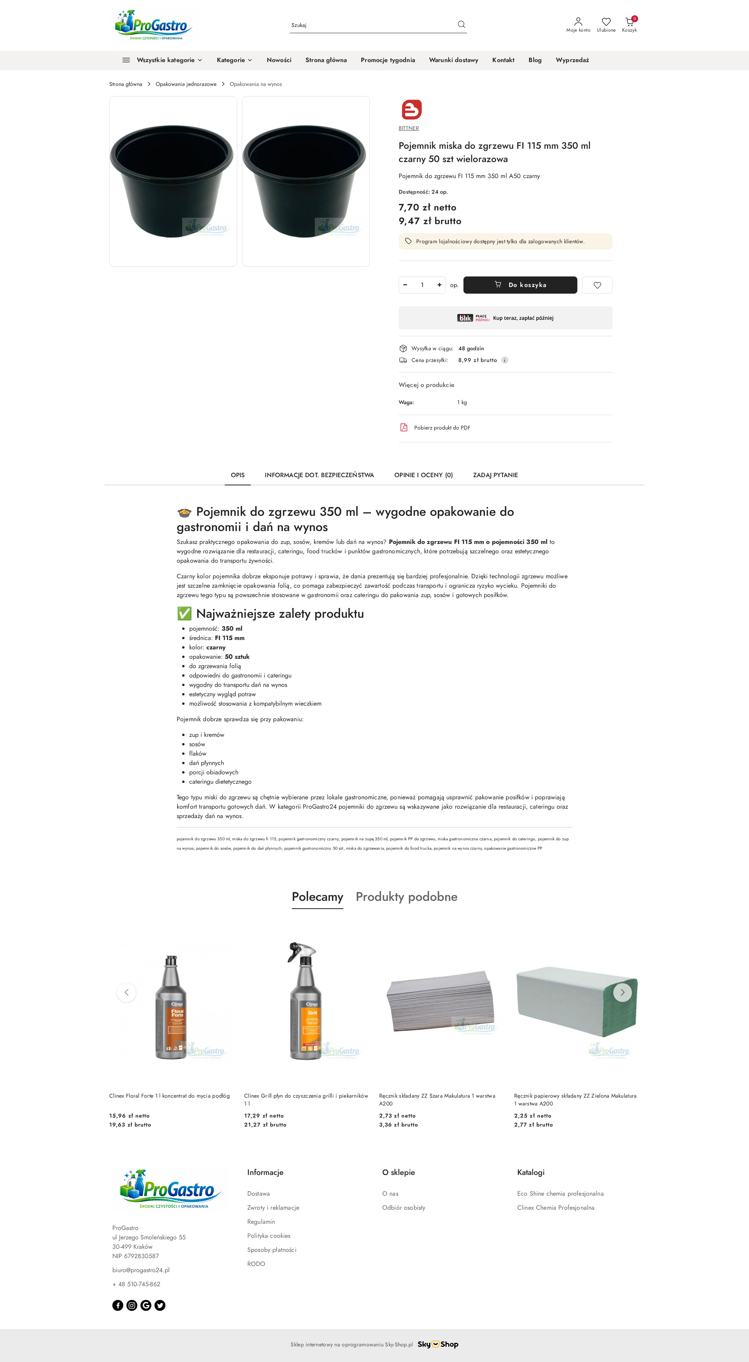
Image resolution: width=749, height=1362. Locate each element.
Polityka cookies (269, 1235)
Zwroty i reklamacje (273, 1207)
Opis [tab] (238, 475)
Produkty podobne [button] (407, 897)
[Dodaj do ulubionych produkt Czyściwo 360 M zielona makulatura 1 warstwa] (631, 927)
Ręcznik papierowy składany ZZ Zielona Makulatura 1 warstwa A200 (440, 1099)
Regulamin (261, 1221)
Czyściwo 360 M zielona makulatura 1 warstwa (570, 1096)
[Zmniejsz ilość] (405, 285)
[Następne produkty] (623, 993)
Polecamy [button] (317, 897)
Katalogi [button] (531, 1172)
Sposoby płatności (271, 1249)
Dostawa (258, 1193)
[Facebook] (117, 1305)
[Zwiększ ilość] (439, 285)
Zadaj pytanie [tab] (495, 475)
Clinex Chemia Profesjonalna (556, 1207)
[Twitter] (159, 1305)
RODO (256, 1263)
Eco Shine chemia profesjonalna (560, 1193)
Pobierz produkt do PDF (442, 427)
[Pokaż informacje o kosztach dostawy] (505, 360)
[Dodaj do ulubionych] (597, 285)
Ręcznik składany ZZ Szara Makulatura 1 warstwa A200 (302, 1099)
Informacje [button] (265, 1172)
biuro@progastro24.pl (141, 1270)
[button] (235, 60)
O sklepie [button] (398, 1172)
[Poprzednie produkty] (126, 993)
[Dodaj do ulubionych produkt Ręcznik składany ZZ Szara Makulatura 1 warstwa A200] (361, 927)
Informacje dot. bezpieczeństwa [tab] (319, 475)
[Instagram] (131, 1305)
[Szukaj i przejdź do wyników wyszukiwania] (461, 25)
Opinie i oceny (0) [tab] (423, 475)
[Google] (145, 1305)
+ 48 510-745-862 (136, 1284)
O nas (390, 1193)
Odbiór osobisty (403, 1207)
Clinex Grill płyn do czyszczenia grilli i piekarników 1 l (171, 1099)
